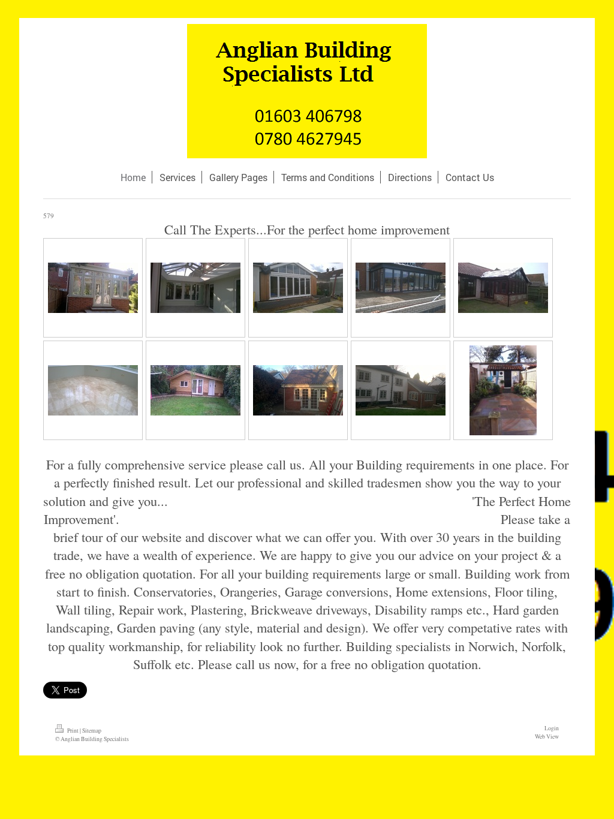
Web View (547, 736)
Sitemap (91, 730)
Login (551, 728)
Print (73, 730)
